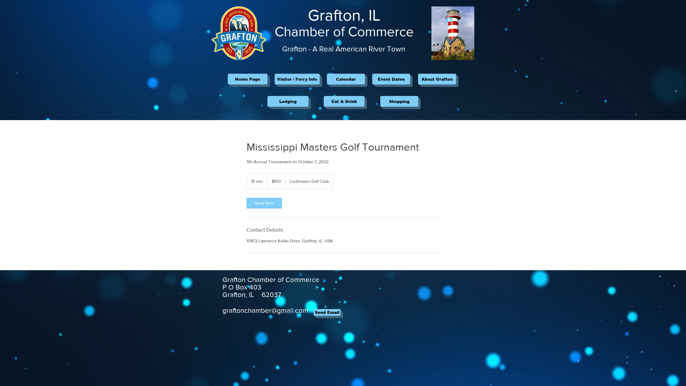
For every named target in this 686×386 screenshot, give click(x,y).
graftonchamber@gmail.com (265, 310)
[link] (264, 203)
